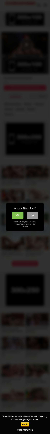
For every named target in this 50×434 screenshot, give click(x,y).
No (32, 215)
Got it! (25, 424)
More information (25, 430)
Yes (17, 215)
